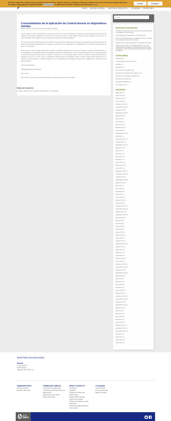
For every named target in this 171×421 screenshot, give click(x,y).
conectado (35, 91)
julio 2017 (119, 151)
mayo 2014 (119, 249)
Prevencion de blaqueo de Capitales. (127, 73)
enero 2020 (119, 101)
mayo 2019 (119, 124)
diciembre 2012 (120, 296)
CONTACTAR (148, 8)
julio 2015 (119, 220)
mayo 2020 (119, 92)
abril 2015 (119, 229)
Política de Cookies (76, 399)
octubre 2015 (120, 212)
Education (119, 67)
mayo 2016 (119, 191)
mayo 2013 (119, 284)
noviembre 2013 (121, 267)
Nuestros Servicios (23, 390)
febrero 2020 (120, 98)
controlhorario (57, 77)
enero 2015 (119, 238)
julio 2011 (119, 334)
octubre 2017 (120, 142)
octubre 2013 (120, 270)
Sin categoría (120, 85)
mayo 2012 (119, 316)
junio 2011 (119, 337)
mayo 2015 (119, 226)
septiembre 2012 (121, 305)
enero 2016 (119, 203)
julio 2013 (119, 279)
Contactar (73, 388)
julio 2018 (119, 136)
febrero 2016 (120, 200)
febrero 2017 (120, 165)
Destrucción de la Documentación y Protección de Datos (133, 43)
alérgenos (119, 58)
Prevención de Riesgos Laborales (126, 76)
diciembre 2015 (120, 206)
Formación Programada (51, 388)
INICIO (84, 8)
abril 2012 (119, 319)
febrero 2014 (120, 258)
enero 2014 (119, 261)
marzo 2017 (119, 162)
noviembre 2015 (121, 209)
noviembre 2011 (121, 331)
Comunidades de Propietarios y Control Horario (131, 35)
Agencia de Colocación (51, 395)
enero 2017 (119, 168)
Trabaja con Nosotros (77, 392)
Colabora (72, 390)
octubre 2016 (120, 177)
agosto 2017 (119, 148)
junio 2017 (119, 153)
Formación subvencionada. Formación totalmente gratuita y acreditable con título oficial (134, 31)
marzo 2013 (119, 290)
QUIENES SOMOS (98, 8)
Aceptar (140, 3)
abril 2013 (119, 287)
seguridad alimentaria (122, 82)
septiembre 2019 (121, 113)
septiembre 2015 (121, 215)
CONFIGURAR (48, 5)
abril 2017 (119, 159)
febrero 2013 (120, 293)
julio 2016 (119, 185)
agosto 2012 (119, 308)
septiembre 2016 (121, 180)
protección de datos (69, 77)
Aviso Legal (73, 395)
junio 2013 (119, 281)
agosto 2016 (119, 183)
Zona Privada (100, 388)
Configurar (155, 3)
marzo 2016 (119, 197)
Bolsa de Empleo (49, 397)
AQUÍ (95, 4)
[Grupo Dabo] (23, 420)
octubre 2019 (120, 110)
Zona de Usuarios (101, 390)
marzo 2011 (119, 343)
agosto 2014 (119, 247)
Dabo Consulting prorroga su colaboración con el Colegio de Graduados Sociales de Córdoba (134, 39)
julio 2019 (119, 119)
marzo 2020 (119, 95)
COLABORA (135, 8)
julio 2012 (119, 311)
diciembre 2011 (120, 328)
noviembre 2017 (121, 139)
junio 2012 (119, 313)
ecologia (118, 64)
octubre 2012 (120, 302)
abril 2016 (119, 194)
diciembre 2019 (120, 104)
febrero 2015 (120, 235)
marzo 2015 (119, 232)
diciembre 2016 (120, 171)
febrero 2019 (120, 127)
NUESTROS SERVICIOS (118, 8)
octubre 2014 (120, 241)
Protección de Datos (122, 79)
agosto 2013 (119, 276)
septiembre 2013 (121, 273)
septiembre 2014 (121, 244)
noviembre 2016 (121, 174)
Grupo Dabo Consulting (38, 77)
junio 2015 (119, 223)
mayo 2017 (119, 156)
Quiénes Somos (22, 388)
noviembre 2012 (121, 299)
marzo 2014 (119, 255)
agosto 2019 (119, 116)
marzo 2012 (119, 322)
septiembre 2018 (121, 133)
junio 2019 (119, 121)
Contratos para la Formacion (125, 61)
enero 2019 (119, 130)
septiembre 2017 (121, 145)
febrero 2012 (120, 325)
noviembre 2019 (121, 107)
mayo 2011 (119, 340)
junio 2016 (119, 188)
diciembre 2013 (120, 264)
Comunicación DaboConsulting (47, 28)
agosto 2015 (119, 217)
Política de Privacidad (77, 397)
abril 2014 (119, 252)
